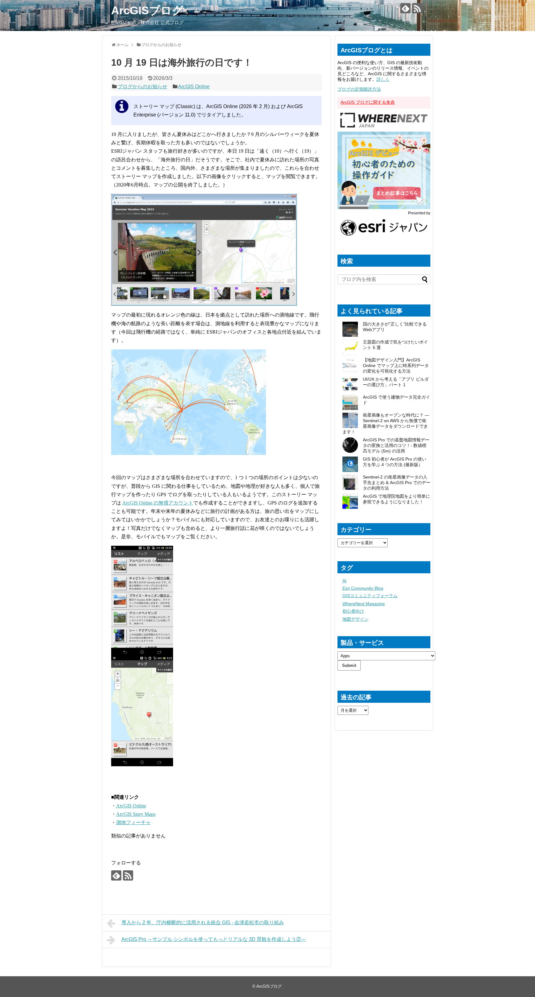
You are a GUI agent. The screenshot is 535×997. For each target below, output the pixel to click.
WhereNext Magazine (363, 603)
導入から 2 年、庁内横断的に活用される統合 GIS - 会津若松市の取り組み (202, 922)
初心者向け (353, 611)
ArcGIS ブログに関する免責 (368, 102)
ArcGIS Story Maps (135, 814)
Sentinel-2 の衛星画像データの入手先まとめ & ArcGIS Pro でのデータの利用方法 (396, 482)
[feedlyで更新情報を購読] (405, 8)
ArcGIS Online (194, 86)
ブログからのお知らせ (142, 86)
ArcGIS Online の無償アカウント (157, 502)
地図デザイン (355, 619)
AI (344, 580)
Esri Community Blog (362, 588)
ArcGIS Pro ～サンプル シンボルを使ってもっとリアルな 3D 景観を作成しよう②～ (213, 939)
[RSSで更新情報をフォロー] (417, 8)
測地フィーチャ (133, 822)
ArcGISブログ (147, 10)
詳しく (382, 79)
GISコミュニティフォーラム (370, 595)
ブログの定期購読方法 (359, 89)
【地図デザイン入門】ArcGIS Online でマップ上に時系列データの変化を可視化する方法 (396, 365)
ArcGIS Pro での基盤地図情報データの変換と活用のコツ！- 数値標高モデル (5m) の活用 (396, 445)
